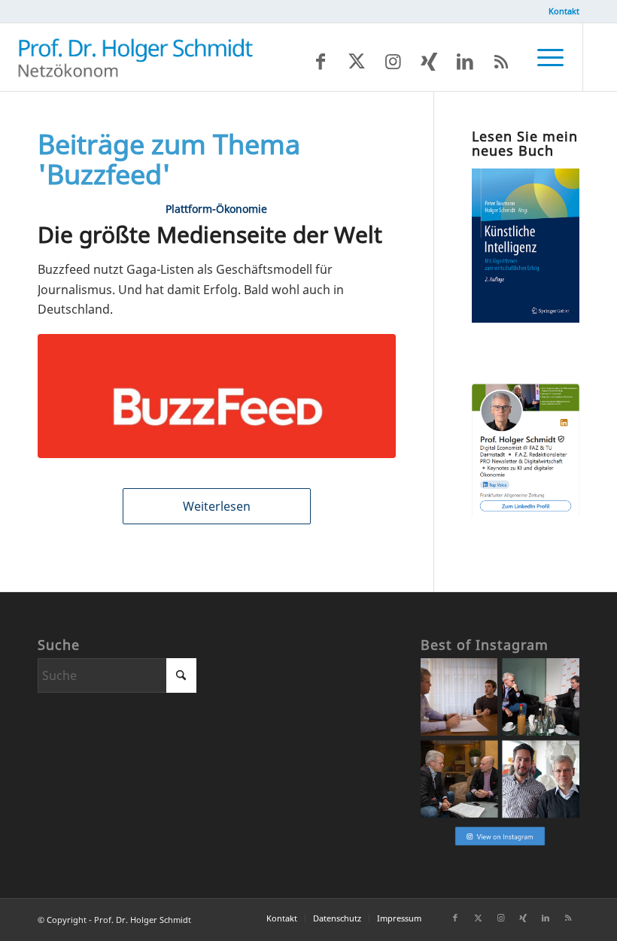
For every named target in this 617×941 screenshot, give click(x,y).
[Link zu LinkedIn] (465, 61)
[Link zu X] (357, 61)
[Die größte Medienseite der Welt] (217, 395)
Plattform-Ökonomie (216, 209)
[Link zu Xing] (429, 61)
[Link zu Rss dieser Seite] (501, 61)
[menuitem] (560, 11)
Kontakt (564, 11)
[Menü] (543, 57)
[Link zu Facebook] (320, 61)
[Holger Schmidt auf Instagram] (500, 844)
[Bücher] (525, 318)
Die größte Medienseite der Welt (210, 234)
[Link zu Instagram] (393, 61)
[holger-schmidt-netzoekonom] (135, 57)
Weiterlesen (217, 506)
